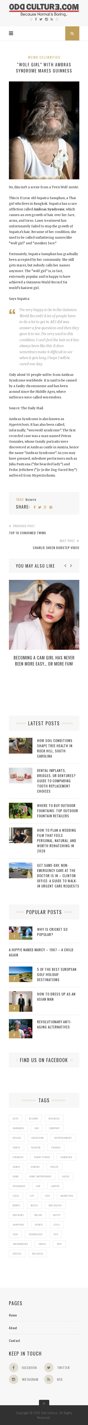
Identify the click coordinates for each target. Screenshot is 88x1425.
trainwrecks (20, 1244)
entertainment (63, 1138)
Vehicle (17, 1253)
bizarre (31, 499)
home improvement (40, 1176)
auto (15, 1118)
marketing (67, 1195)
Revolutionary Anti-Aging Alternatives (54, 1024)
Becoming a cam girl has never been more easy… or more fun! (44, 660)
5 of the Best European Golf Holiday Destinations (57, 974)
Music (34, 1205)
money (16, 1205)
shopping (18, 1224)
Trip (59, 1244)
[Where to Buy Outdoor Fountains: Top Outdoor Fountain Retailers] (20, 805)
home (16, 1176)
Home (13, 1315)
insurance (19, 1186)
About (13, 1327)
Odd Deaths (55, 1205)
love (47, 1195)
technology (36, 1234)
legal (16, 1195)
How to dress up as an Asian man (56, 996)
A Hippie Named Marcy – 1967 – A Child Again (41, 952)
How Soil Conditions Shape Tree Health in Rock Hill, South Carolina (55, 748)
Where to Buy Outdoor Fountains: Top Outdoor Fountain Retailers (57, 810)
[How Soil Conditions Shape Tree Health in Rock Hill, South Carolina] (20, 740)
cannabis (18, 1128)
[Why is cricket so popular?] (20, 929)
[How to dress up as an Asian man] (20, 993)
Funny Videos (42, 1157)
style (57, 1224)
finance (56, 1147)
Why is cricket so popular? (52, 932)
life (32, 1195)
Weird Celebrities (44, 57)
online (38, 1215)
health (54, 1166)
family (16, 1147)
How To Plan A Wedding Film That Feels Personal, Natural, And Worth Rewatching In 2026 (56, 840)
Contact (14, 1340)
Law (38, 1186)
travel (42, 1244)
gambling (66, 1157)
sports (39, 1224)
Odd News (18, 1215)
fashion (36, 1147)
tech (15, 1234)
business (54, 1118)
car (36, 1128)
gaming (35, 1166)
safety (57, 1215)
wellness (37, 1253)
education (37, 1138)
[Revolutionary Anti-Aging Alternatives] (20, 1021)
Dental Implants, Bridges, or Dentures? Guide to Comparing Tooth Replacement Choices (56, 781)
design (17, 1138)
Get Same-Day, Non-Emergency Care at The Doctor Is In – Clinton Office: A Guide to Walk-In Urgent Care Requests (58, 875)
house (65, 1176)
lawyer (55, 1186)
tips (55, 1234)
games (16, 1166)
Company (54, 1128)
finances (18, 1157)
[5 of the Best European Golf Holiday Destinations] (20, 969)
